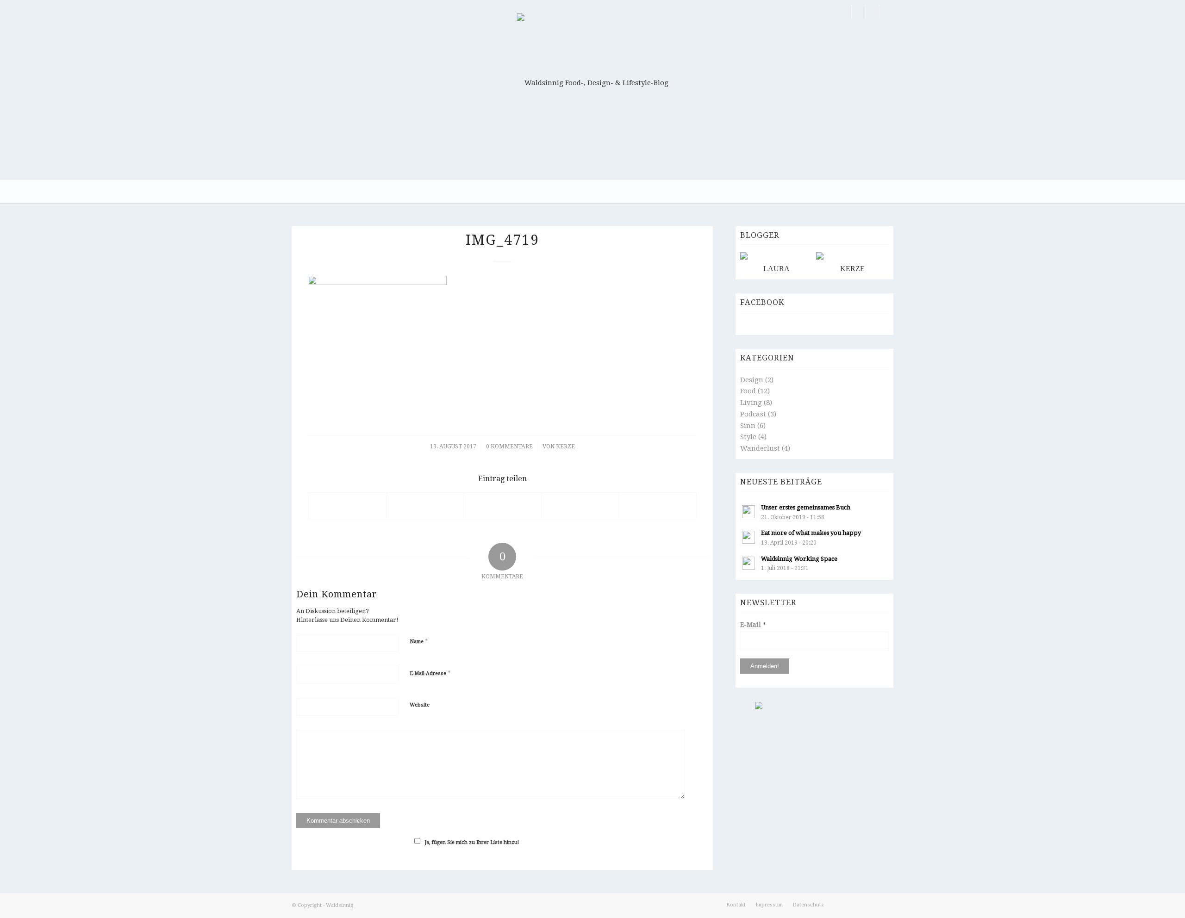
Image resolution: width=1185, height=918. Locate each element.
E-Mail (753, 624)
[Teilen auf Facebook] (347, 506)
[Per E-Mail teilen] (657, 506)
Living (751, 402)
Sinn (747, 426)
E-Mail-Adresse (430, 673)
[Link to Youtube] (886, 12)
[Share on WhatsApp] (502, 506)
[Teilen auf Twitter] (425, 506)
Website (420, 705)
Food (748, 391)
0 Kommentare (509, 446)
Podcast (753, 414)
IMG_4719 (502, 240)
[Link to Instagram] (872, 12)
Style (748, 437)
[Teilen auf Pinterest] (580, 506)
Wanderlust (760, 448)
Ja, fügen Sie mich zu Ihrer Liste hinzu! (471, 842)
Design (751, 380)
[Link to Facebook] (844, 12)
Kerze (565, 446)
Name (419, 641)
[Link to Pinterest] (858, 12)
